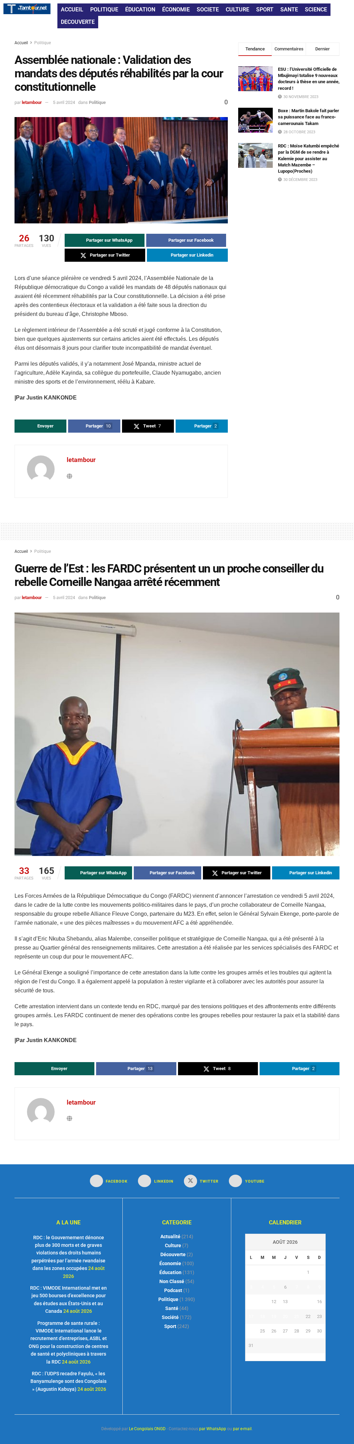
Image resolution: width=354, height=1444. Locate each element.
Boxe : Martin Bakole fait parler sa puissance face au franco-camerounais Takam (308, 117)
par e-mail (242, 1428)
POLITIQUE (104, 9)
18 (262, 1316)
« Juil (283, 1357)
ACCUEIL (72, 9)
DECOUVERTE (78, 22)
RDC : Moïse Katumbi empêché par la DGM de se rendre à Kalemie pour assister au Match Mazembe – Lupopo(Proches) (308, 158)
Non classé (171, 1281)
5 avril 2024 (64, 102)
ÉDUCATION (140, 9)
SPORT (264, 9)
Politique (42, 42)
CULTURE (237, 9)
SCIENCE (316, 9)
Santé (171, 1308)
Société (170, 1317)
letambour (32, 102)
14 (296, 1301)
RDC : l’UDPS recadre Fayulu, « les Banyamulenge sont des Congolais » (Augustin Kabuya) (68, 1381)
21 (296, 1316)
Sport (170, 1326)
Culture (173, 1245)
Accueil (22, 42)
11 (262, 1301)
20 (285, 1316)
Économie (170, 1263)
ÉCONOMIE (176, 9)
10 (251, 1301)
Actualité (170, 1236)
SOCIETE (208, 9)
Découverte (173, 1254)
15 (308, 1301)
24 (251, 1331)
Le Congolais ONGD (147, 1428)
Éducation (170, 1272)
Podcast (173, 1290)
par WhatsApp (212, 1428)
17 (251, 1316)
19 (273, 1316)
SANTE (289, 9)
